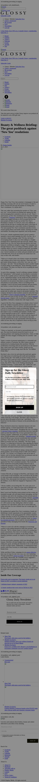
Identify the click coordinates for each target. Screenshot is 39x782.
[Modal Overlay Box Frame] (19, 391)
